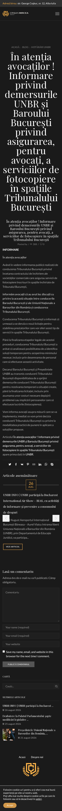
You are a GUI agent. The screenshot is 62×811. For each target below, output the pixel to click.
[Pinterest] (28, 464)
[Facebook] (16, 464)
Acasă (15, 47)
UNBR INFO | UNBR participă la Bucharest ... (28, 705)
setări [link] (39, 799)
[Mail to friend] (34, 464)
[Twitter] (11, 464)
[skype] (51, 464)
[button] (6, 518)
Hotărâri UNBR (41, 47)
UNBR (29, 454)
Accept (10, 805)
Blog (25, 47)
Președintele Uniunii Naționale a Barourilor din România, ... (36, 731)
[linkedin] (40, 464)
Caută (56, 686)
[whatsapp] (46, 464)
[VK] (22, 464)
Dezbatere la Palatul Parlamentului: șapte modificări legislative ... (27, 717)
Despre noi (37, 757)
